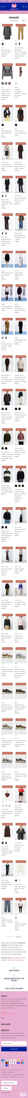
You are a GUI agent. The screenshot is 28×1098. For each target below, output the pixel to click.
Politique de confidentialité (8, 1072)
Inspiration (21, 1076)
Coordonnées (4, 1076)
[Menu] (1, 6)
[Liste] (26, 20)
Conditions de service (6, 1074)
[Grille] (23, 20)
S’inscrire (14, 1049)
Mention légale (13, 1076)
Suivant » (19, 937)
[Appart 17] (14, 6)
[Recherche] (5, 6)
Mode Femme (16, 958)
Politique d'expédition (19, 1074)
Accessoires (20, 960)
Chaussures (11, 960)
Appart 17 (8, 1092)
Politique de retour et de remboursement (11, 1070)
